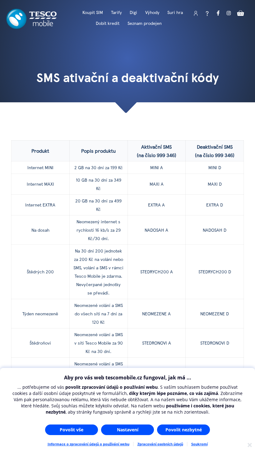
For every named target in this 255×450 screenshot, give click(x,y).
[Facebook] (218, 13)
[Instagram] (229, 13)
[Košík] (240, 13)
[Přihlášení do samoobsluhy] (196, 13)
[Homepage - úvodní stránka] (31, 26)
